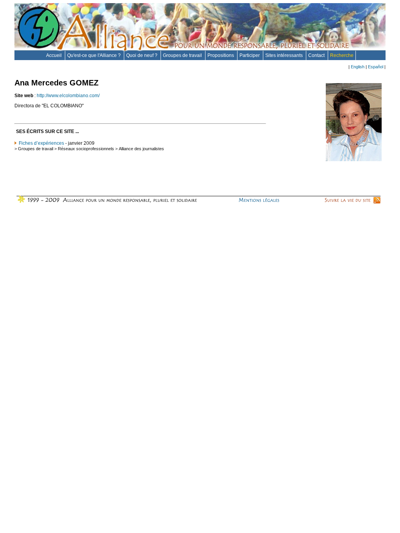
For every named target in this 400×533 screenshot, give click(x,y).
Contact (317, 55)
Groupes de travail (183, 55)
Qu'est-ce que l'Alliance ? (94, 55)
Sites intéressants (284, 55)
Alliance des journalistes (141, 148)
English (357, 66)
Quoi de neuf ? (142, 55)
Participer (250, 55)
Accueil (54, 55)
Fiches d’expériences (41, 143)
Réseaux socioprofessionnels (86, 148)
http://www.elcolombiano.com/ (68, 95)
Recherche (342, 55)
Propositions (221, 55)
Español (375, 66)
